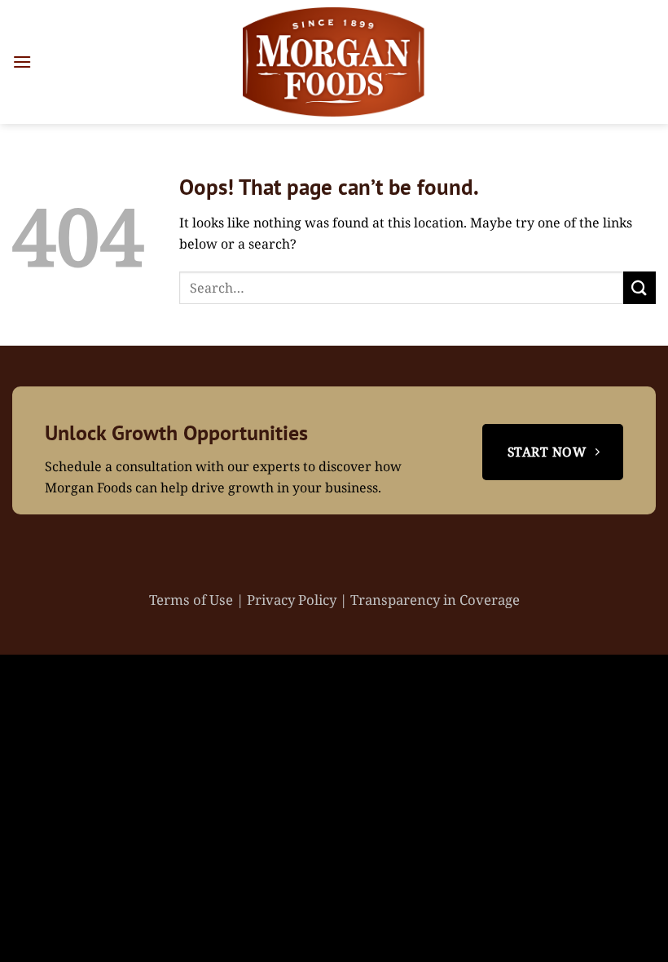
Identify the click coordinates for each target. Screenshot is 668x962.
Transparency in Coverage (435, 599)
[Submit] (639, 287)
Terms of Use (192, 599)
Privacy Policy (293, 599)
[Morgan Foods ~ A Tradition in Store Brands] (334, 62)
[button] (22, 62)
